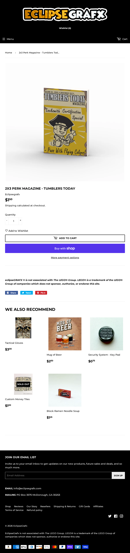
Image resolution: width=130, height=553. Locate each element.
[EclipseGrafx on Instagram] (121, 516)
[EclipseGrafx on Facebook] (115, 516)
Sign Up (118, 475)
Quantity (10, 214)
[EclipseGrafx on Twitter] (110, 516)
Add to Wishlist (18, 230)
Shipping (10, 205)
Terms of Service (14, 510)
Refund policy (34, 510)
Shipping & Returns (65, 506)
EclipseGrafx (20, 525)
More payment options (65, 257)
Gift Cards (84, 506)
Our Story (32, 506)
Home (8, 52)
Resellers (45, 506)
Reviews (18, 506)
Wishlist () (65, 28)
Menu (10, 39)
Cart (124, 39)
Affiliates (98, 506)
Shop (8, 506)
